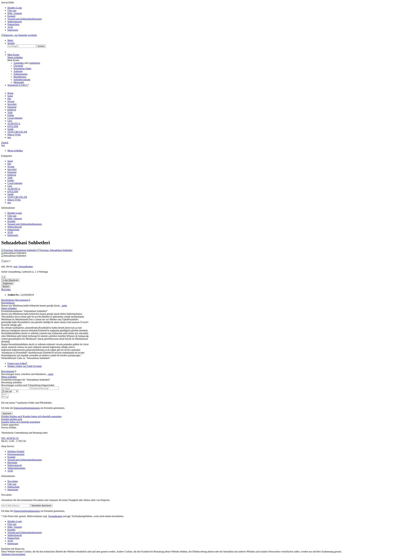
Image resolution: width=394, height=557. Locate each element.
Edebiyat (11, 175)
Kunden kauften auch (11, 416)
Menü (10, 40)
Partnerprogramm (15, 454)
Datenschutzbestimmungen (27, 408)
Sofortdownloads (22, 79)
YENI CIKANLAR (17, 197)
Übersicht (18, 65)
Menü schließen (15, 57)
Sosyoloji (11, 169)
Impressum (12, 30)
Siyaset (10, 166)
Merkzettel (19, 82)
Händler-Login (14, 7)
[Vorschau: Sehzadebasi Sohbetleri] (19, 250)
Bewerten (6, 289)
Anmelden (19, 63)
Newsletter (12, 481)
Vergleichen (7, 283)
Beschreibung (8, 300)
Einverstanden (18, 554)
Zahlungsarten (20, 74)
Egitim (10, 180)
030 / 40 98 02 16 (9, 438)
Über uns (11, 10)
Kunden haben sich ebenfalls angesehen (42, 416)
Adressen (18, 71)
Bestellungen (20, 76)
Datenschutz (13, 24)
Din (9, 164)
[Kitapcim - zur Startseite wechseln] (19, 35)
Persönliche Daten (22, 68)
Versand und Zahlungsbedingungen (24, 19)
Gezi (9, 186)
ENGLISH (12, 191)
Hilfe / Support (14, 13)
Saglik (10, 194)
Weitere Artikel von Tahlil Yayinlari (24, 366)
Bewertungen (22, 300)
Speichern (6, 413)
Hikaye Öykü (14, 199)
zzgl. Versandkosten (23, 266)
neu (9, 202)
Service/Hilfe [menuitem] (21, 16)
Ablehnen (6, 554)
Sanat (10, 161)
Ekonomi (11, 172)
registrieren (34, 63)
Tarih (9, 177)
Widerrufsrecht (14, 21)
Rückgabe (12, 462)
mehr (64, 305)
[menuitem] (200, 7)
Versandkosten (55, 516)
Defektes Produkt (15, 451)
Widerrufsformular (16, 468)
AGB (10, 27)
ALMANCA (13, 188)
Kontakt (11, 16)
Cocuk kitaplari (14, 183)
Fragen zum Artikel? (17, 363)
